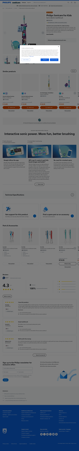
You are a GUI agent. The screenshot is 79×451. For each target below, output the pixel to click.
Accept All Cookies (54, 59)
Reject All (45, 59)
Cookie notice (31, 56)
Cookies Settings (26, 59)
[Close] (58, 46)
